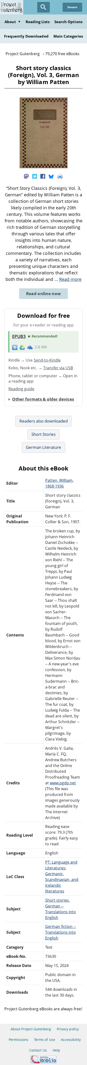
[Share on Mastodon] (26, 176)
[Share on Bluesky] (51, 176)
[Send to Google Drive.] (22, 347)
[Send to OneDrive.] (30, 347)
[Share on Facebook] (42, 176)
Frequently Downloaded (26, 36)
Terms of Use (44, 1039)
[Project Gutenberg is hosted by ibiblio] (43, 1062)
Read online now (43, 293)
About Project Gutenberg (31, 1029)
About (13, 21)
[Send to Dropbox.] (14, 347)
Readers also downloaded (43, 421)
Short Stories (43, 434)
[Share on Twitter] (34, 176)
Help (56, 1050)
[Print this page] (60, 176)
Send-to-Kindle (47, 360)
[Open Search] (43, 7)
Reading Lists (38, 21)
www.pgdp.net (63, 783)
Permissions (18, 1039)
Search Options (68, 21)
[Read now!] (43, 167)
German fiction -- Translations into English (60, 932)
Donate (72, 7)
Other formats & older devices (43, 399)
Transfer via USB (58, 367)
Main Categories (68, 36)
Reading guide (21, 388)
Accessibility (71, 1039)
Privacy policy (68, 1029)
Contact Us (38, 1050)
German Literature (43, 447)
